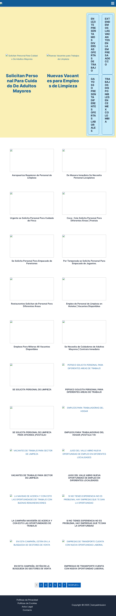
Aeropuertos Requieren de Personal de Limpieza (32, 176)
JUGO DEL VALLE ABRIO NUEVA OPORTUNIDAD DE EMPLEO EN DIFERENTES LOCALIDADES (84, 478)
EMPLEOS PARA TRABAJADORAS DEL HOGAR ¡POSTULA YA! (84, 433)
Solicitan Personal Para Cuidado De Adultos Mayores (22, 83)
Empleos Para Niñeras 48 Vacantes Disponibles (32, 348)
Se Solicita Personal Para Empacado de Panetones (32, 262)
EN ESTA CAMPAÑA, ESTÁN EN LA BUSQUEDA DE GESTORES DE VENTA (32, 567)
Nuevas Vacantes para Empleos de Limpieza (63, 80)
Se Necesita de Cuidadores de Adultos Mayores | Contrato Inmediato (84, 348)
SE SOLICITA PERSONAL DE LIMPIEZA (31, 389)
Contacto (27, 610)
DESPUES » (73, 585)
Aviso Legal (27, 606)
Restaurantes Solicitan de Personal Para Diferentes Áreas (32, 305)
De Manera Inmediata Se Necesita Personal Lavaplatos (84, 176)
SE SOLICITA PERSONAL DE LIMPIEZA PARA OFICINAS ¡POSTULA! (31, 433)
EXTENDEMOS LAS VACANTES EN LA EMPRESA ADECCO (107, 41)
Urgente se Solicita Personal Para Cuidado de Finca (32, 219)
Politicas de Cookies (27, 603)
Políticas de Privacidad (27, 600)
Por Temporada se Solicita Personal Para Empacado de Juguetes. (84, 262)
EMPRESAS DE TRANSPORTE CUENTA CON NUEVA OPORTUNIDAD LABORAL (84, 567)
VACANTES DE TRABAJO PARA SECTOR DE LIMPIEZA (32, 476)
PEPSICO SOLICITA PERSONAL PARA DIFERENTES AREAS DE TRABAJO (84, 390)
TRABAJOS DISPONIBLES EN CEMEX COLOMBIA (107, 100)
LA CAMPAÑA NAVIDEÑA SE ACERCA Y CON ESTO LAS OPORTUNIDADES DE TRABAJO (32, 523)
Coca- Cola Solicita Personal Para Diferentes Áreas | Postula (84, 219)
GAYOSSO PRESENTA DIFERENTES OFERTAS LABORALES (93, 104)
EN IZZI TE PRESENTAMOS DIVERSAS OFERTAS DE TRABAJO (93, 44)
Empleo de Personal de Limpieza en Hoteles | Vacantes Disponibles (84, 305)
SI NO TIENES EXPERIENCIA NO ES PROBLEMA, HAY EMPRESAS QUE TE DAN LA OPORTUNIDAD (84, 523)
